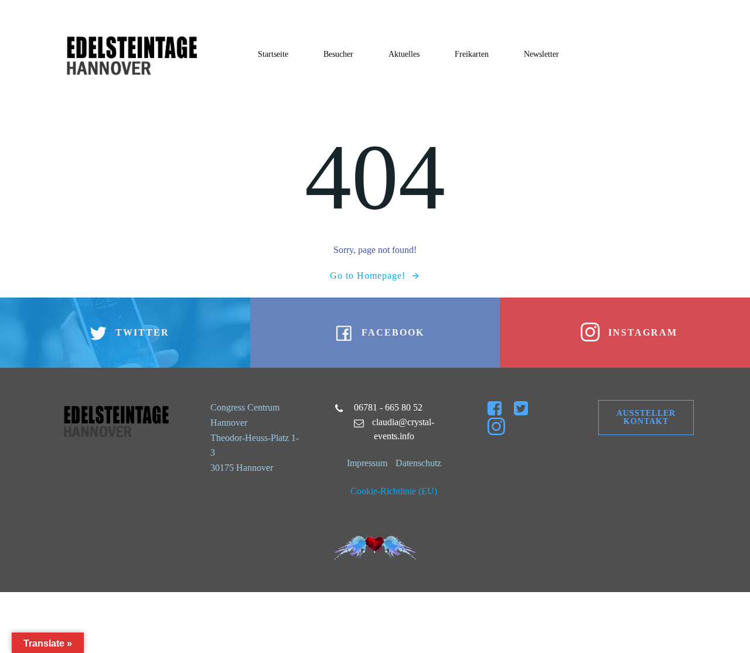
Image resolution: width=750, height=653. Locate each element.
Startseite (273, 54)
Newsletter (541, 54)
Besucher (338, 54)
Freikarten (472, 54)
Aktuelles (404, 54)
